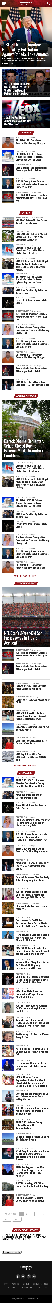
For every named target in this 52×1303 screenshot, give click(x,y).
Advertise (16, 1284)
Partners (11, 1287)
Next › (7, 1219)
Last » (17, 1219)
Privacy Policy (41, 1287)
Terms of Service (25, 1287)
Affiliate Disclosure (41, 1284)
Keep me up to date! (11, 1252)
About (6, 1284)
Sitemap (26, 1284)
